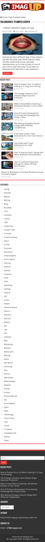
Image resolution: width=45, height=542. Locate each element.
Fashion (7, 270)
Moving (7, 355)
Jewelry (7, 322)
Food (6, 278)
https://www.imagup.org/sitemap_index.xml (18, 517)
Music (6, 359)
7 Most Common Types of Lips (18, 27)
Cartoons (8, 215)
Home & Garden (10, 307)
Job (5, 326)
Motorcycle (8, 352)
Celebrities (8, 226)
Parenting (8, 366)
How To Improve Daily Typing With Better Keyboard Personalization (28, 153)
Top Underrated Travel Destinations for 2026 (23, 144)
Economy (8, 248)
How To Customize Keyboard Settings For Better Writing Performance (26, 164)
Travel (6, 426)
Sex (5, 400)
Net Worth (8, 363)
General (7, 293)
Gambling (8, 285)
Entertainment (10, 256)
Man (6, 341)
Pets (6, 370)
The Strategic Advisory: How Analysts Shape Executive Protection (26, 95)
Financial (7, 274)
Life (5, 333)
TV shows (8, 429)
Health (7, 304)
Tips (6, 422)
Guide (6, 300)
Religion (7, 385)
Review (7, 389)
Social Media (9, 403)
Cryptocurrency (10, 237)
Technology (9, 414)
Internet (7, 318)
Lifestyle (7, 337)
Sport (6, 407)
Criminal (7, 233)
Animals (7, 193)
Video (6, 440)
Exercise (7, 263)
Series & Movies (10, 396)
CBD (6, 222)
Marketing (8, 344)
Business (7, 208)
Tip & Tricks (19, 31)
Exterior (7, 267)
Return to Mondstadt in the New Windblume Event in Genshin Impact (22, 173)
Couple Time (9, 230)
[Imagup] (22, 6)
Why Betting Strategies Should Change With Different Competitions (26, 125)
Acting (6, 189)
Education (8, 252)
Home (4, 17)
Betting (7, 200)
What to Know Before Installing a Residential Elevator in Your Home (28, 105)
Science (7, 392)
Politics (7, 374)
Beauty (7, 196)
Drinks (6, 245)
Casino (7, 219)
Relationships (9, 381)
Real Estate (8, 378)
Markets (7, 348)
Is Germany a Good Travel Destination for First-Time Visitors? (28, 135)
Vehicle (7, 437)
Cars (6, 211)
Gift (5, 296)
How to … (8, 311)
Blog (6, 204)
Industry (7, 315)
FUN (6, 281)
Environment (9, 259)
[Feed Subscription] (44, 22)
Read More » (7, 73)
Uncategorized (10, 433)
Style (6, 411)
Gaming (7, 289)
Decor (6, 241)
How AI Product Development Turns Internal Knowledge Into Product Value (26, 115)
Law (5, 330)
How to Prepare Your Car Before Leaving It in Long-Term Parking (27, 85)
